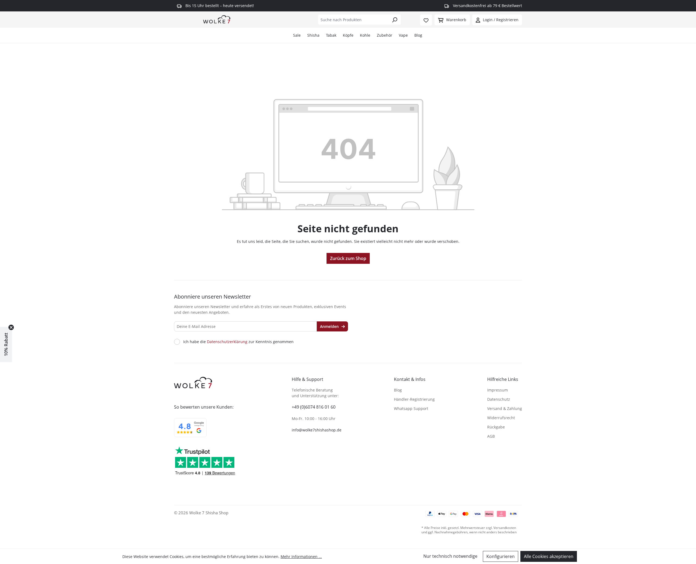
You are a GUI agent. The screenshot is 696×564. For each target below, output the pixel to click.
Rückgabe (496, 427)
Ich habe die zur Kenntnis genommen (238, 342)
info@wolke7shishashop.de (316, 430)
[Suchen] (394, 19)
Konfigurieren (500, 556)
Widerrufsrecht (501, 417)
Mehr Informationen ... (301, 556)
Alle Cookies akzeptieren (548, 556)
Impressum (497, 390)
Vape (403, 35)
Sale (297, 35)
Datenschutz (498, 399)
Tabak (331, 35)
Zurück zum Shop (348, 258)
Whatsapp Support (411, 408)
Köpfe (348, 35)
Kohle (365, 35)
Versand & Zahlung (504, 408)
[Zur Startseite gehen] (216, 19)
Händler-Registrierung (414, 399)
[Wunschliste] (426, 20)
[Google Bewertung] (190, 431)
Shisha (313, 35)
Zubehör (384, 35)
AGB (491, 436)
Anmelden (330, 326)
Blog (418, 35)
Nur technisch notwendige (450, 556)
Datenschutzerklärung (227, 341)
